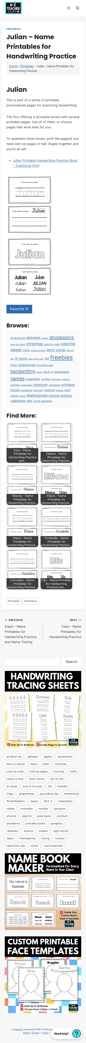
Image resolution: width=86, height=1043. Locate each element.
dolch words (55, 350)
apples (44, 338)
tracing (54, 396)
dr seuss (21, 358)
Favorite (17, 309)
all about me (17, 338)
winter (35, 845)
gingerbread (27, 365)
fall (47, 358)
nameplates (61, 371)
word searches (43, 401)
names (17, 378)
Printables (13, 29)
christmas (34, 344)
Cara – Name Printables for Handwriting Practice (65, 629)
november (33, 379)
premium (41, 385)
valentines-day (21, 401)
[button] (66, 1033)
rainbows (38, 390)
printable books (35, 823)
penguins (56, 379)
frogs (13, 365)
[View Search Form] (77, 7)
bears (33, 764)
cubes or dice (38, 350)
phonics (66, 379)
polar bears (27, 385)
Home (13, 66)
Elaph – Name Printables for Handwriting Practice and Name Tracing (21, 631)
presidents (54, 384)
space (22, 396)
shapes (59, 390)
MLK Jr (48, 371)
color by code (52, 344)
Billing (26, 1032)
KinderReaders (16, 801)
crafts (26, 350)
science (49, 390)
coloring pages (38, 771)
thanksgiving (37, 395)
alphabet (33, 338)
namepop (30, 601)
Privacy (36, 1032)
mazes (39, 372)
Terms (45, 1032)
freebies (61, 357)
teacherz (18, 1029)
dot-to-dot (57, 778)
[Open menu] (68, 8)
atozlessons (61, 337)
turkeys (66, 396)
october (46, 379)
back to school (17, 344)
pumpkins (26, 390)
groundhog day (45, 365)
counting (58, 771)
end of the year (36, 359)
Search (72, 662)
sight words (60, 830)
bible (46, 764)
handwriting (22, 371)
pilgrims (15, 384)
